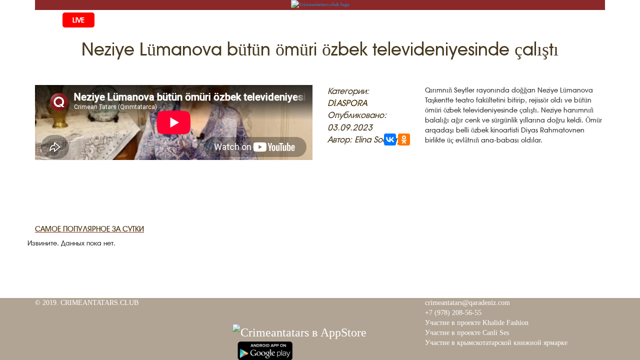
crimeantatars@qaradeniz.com (467, 302)
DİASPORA (347, 103)
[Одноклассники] (404, 140)
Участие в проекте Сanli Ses (467, 332)
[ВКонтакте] (390, 140)
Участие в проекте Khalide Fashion (476, 322)
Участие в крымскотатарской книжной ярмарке (496, 342)
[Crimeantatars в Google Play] (265, 349)
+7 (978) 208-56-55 (453, 312)
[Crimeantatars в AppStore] (299, 331)
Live (78, 20)
